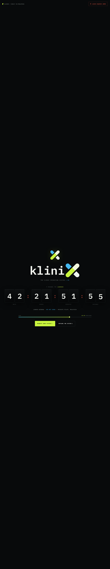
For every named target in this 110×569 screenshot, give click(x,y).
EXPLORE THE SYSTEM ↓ (66, 323)
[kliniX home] (55, 270)
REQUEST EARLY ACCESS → (45, 323)
